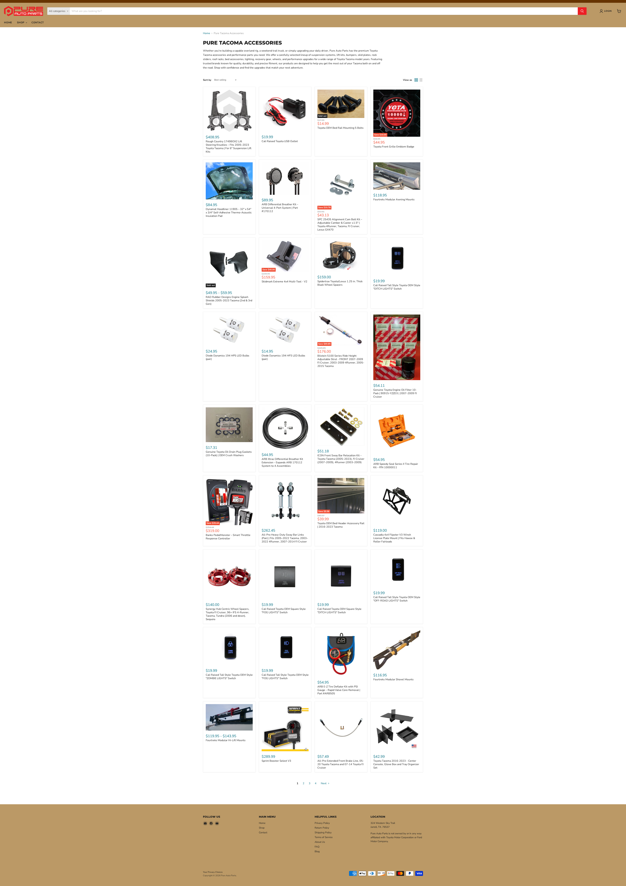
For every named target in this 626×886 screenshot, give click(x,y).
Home (8, 22)
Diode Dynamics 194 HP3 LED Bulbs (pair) (283, 357)
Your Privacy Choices (213, 872)
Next (324, 783)
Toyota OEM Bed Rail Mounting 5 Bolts (340, 128)
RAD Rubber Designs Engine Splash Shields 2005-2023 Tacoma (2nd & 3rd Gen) (229, 300)
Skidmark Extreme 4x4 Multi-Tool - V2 (284, 281)
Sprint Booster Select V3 (276, 761)
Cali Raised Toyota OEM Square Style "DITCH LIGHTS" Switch (339, 610)
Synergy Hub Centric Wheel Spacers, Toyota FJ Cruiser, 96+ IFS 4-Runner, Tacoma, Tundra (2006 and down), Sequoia (227, 614)
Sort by (207, 80)
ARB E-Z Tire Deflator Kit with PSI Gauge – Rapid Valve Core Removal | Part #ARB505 (338, 690)
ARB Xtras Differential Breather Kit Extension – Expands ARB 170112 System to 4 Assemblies (282, 462)
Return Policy (322, 827)
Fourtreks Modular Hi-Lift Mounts (226, 740)
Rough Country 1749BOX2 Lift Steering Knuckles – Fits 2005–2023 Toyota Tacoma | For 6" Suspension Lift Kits (228, 147)
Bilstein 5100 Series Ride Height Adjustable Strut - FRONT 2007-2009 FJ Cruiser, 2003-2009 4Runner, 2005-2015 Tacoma (340, 361)
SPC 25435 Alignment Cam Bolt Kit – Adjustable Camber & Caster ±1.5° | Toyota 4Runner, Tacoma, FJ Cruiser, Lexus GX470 (339, 224)
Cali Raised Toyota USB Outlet (280, 141)
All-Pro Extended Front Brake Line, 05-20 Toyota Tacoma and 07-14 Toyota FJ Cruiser (340, 764)
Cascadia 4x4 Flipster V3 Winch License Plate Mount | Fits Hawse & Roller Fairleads (394, 538)
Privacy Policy (322, 823)
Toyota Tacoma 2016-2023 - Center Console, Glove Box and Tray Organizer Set (396, 764)
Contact (37, 22)
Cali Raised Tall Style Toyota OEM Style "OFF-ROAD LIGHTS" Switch (396, 598)
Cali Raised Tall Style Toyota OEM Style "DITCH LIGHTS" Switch (396, 287)
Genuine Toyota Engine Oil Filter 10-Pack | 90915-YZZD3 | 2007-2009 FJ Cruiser (395, 393)
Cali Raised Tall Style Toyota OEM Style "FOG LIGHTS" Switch (285, 676)
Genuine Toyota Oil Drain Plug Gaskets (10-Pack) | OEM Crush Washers (229, 453)
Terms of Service (324, 837)
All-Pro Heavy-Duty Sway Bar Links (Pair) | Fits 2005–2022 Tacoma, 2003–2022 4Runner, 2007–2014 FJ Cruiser (285, 538)
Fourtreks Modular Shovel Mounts (393, 679)
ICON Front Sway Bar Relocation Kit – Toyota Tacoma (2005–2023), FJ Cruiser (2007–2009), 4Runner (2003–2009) (340, 459)
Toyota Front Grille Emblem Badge (393, 146)
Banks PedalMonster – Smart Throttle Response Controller (228, 536)
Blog (317, 851)
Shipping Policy (323, 832)
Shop (21, 22)
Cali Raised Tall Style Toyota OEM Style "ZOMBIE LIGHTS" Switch (229, 676)
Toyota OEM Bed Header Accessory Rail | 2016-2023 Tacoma (340, 525)
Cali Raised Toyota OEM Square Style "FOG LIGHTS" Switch (284, 610)
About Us (320, 842)
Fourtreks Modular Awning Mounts (394, 199)
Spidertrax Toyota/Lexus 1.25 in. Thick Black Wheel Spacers (340, 283)
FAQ (317, 846)
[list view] (420, 80)
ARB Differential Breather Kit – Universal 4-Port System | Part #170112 (280, 208)
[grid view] (416, 80)
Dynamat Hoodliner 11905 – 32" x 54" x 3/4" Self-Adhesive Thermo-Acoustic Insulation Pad (229, 212)
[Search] (582, 11)
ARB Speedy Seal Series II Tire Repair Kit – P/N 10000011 (395, 465)
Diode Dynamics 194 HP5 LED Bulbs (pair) (227, 357)
